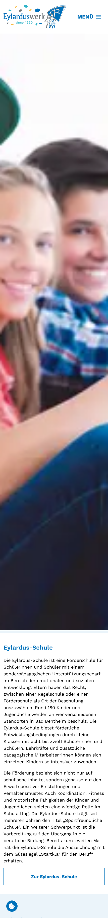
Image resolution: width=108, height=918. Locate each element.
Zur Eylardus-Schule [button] (54, 876)
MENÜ (85, 17)
